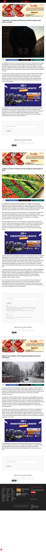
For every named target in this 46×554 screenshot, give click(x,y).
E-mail (23, 141)
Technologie (13, 497)
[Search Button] (43, 1)
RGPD (32, 508)
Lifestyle (8, 497)
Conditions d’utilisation (34, 507)
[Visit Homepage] (25, 1)
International (8, 488)
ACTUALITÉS (5, 166)
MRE (12, 488)
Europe (3, 498)
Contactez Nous (34, 499)
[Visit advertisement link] (23, 11)
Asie (2, 492)
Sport (12, 496)
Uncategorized (13, 498)
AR (4, 1)
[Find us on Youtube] (34, 496)
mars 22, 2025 (3, 172)
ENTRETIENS (4, 495)
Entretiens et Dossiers (4, 497)
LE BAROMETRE (8, 493)
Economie (11, 172)
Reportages (13, 492)
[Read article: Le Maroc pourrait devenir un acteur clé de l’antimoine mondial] (18, 490)
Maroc (14, 172)
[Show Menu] (2, 1)
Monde (8, 500)
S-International (13, 493)
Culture (3, 493)
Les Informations (8, 495)
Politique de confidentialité (35, 506)
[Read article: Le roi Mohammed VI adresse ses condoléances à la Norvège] (18, 494)
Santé (12, 495)
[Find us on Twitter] (32, 496)
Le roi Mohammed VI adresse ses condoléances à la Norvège (25, 494)
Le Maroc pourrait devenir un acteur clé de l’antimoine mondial (26, 489)
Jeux (7, 492)
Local (7, 498)
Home (2, 166)
